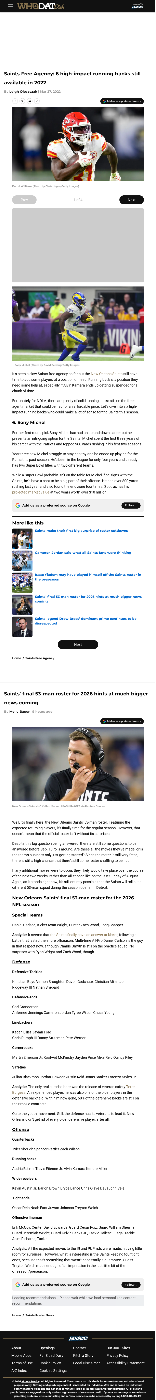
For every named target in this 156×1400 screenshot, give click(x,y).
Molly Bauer (19, 712)
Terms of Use (22, 1363)
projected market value (30, 492)
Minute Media (30, 1381)
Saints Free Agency (39, 658)
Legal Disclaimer (86, 1363)
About (16, 1348)
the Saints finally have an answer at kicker (83, 935)
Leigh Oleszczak (23, 92)
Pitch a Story (83, 1355)
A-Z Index (19, 1370)
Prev (24, 200)
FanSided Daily (51, 1355)
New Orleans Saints (106, 374)
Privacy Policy (117, 1355)
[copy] (37, 101)
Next (131, 200)
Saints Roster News (39, 1315)
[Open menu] (10, 6)
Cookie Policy (50, 1363)
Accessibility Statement (125, 1363)
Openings (47, 1348)
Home (16, 658)
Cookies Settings (53, 1370)
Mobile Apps (21, 1355)
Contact (79, 1348)
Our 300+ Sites (118, 1348)
